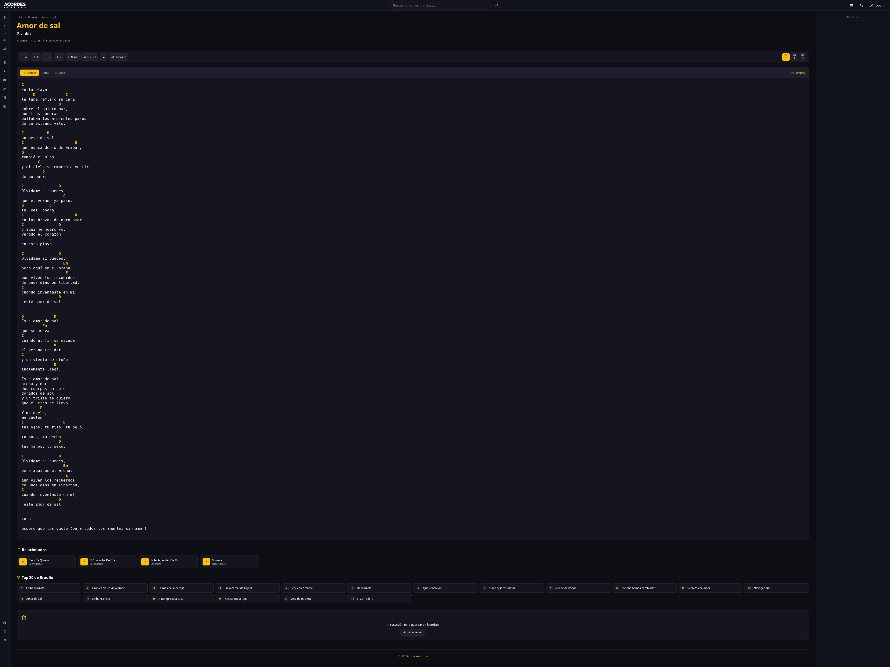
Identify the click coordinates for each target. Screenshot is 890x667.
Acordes (31, 72)
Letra (45, 72)
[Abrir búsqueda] (861, 5)
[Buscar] (497, 5)
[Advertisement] (853, 90)
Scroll (74, 57)
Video (62, 72)
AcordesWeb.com (417, 656)
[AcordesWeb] (20, 5)
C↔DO (91, 57)
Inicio (20, 17)
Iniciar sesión (415, 632)
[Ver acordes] (5, 98)
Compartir (120, 57)
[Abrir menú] (851, 5)
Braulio (32, 17)
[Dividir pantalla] (5, 106)
